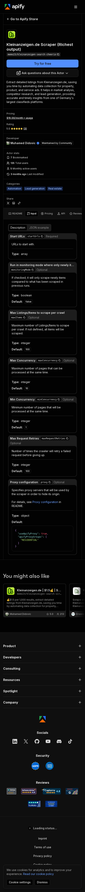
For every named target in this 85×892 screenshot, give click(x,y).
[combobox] (42, 73)
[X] (26, 741)
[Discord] (59, 741)
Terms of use (42, 847)
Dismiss (42, 882)
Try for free (42, 64)
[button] (42, 236)
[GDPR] (35, 766)
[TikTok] (70, 741)
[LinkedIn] (15, 741)
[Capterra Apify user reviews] (51, 791)
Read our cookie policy (38, 874)
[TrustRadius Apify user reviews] (34, 804)
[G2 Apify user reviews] (72, 791)
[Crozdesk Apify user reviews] (51, 804)
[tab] (15, 213)
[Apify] (15, 7)
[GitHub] (37, 741)
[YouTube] (48, 741)
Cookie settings (20, 882)
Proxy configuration (45, 502)
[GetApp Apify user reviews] (11, 791)
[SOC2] (49, 766)
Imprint (42, 838)
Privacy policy (42, 856)
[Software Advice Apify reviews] (29, 791)
